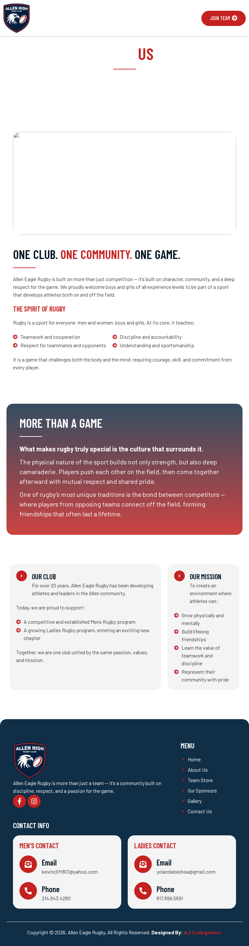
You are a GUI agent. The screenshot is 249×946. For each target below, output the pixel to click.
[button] (189, 18)
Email (49, 862)
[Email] (28, 864)
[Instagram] (34, 801)
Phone (51, 889)
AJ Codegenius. (203, 932)
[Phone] (28, 891)
